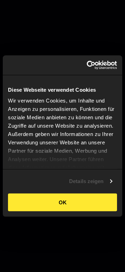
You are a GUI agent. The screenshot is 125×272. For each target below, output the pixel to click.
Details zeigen (86, 181)
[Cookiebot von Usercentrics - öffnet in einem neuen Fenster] (88, 65)
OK (63, 202)
